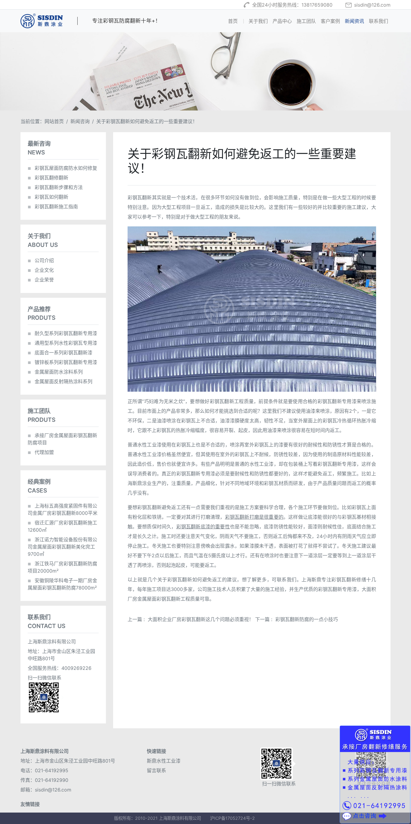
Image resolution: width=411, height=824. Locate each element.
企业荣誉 (41, 280)
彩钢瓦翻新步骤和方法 (55, 187)
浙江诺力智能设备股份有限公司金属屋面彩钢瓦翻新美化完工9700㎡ (62, 546)
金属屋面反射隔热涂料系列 (60, 381)
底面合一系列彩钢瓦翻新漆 (60, 353)
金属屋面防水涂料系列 (55, 372)
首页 (237, 21)
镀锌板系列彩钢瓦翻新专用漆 (62, 362)
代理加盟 (41, 452)
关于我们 (258, 21)
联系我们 (378, 21)
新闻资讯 (354, 21)
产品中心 (282, 21)
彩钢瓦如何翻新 (48, 197)
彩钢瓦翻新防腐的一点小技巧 (306, 619)
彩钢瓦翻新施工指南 (53, 207)
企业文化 (41, 270)
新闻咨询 (80, 121)
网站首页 (54, 121)
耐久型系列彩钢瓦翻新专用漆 (62, 333)
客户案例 (330, 21)
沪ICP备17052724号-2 (232, 818)
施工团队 (306, 21)
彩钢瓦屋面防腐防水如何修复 (62, 168)
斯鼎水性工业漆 (164, 761)
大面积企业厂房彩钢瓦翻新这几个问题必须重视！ (201, 619)
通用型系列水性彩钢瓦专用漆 (62, 343)
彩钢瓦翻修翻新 (48, 178)
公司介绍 (41, 260)
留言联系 (156, 770)
